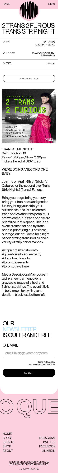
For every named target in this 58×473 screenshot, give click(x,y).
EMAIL (12, 345)
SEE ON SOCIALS (29, 78)
